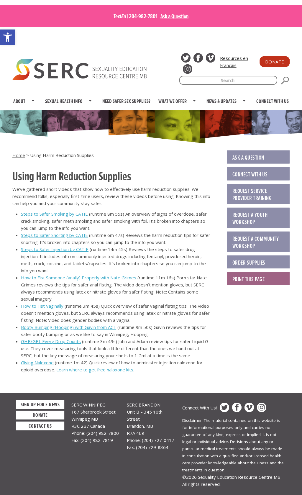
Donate (274, 62)
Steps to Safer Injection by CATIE (54, 249)
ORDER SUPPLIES (248, 262)
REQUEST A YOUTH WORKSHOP (250, 218)
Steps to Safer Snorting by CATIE (54, 235)
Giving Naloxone (37, 362)
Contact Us (40, 426)
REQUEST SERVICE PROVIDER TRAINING (252, 194)
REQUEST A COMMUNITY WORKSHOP (255, 242)
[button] (7, 37)
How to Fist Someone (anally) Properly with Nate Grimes (78, 278)
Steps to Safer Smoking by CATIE (54, 214)
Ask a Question (174, 16)
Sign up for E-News (40, 404)
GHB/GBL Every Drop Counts (51, 341)
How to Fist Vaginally (42, 306)
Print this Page (248, 279)
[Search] (285, 80)
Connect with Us (250, 174)
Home (18, 155)
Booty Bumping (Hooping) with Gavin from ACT (68, 327)
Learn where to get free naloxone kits (94, 370)
